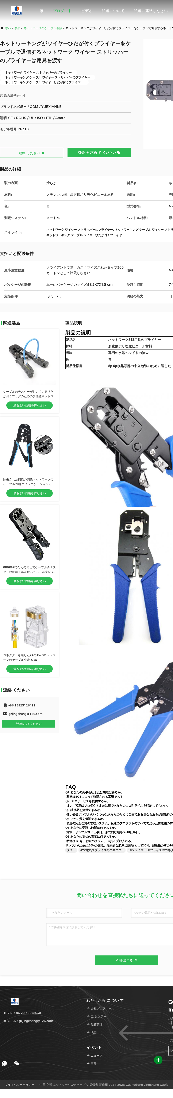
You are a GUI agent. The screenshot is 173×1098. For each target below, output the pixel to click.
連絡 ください (30, 153)
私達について (113, 10)
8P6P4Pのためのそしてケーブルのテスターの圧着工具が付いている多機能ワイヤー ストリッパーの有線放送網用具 (29, 571)
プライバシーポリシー (19, 1085)
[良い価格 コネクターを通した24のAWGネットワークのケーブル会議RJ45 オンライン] (29, 622)
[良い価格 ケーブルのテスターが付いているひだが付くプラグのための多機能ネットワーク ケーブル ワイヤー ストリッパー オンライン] (29, 358)
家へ (8, 28)
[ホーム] (16, 10)
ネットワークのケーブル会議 (43, 28)
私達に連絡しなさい (151, 10)
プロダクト (62, 10)
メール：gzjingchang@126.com (29, 1021)
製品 (17, 28)
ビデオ (86, 10)
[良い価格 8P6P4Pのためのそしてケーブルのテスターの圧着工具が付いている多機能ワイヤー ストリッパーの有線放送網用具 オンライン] (29, 534)
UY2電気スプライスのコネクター (102, 850)
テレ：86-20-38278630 (23, 1013)
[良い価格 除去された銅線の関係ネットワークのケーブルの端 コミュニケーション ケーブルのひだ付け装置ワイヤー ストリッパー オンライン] (29, 446)
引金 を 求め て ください (97, 153)
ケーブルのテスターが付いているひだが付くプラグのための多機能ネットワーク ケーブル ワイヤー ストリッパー (28, 396)
